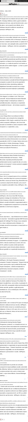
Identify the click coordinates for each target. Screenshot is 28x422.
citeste (26, 316)
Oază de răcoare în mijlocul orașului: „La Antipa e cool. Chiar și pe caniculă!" (13, 94)
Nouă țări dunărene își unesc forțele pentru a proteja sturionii (10, 320)
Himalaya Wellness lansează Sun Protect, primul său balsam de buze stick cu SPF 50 (14, 16)
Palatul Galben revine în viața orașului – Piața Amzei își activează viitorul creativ (13, 153)
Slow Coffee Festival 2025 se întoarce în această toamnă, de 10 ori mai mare (12, 35)
